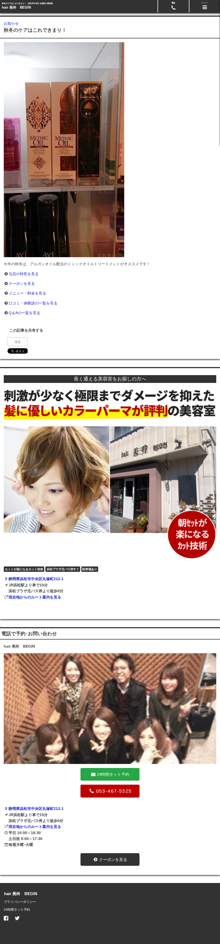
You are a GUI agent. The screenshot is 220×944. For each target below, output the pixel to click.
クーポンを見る (22, 283)
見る (18, 341)
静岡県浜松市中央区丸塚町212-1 (36, 579)
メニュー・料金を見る (27, 293)
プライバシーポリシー (20, 902)
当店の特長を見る (24, 274)
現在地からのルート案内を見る (35, 597)
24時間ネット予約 (17, 909)
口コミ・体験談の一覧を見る (33, 303)
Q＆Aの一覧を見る (24, 313)
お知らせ (11, 23)
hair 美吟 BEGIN (16, 7)
